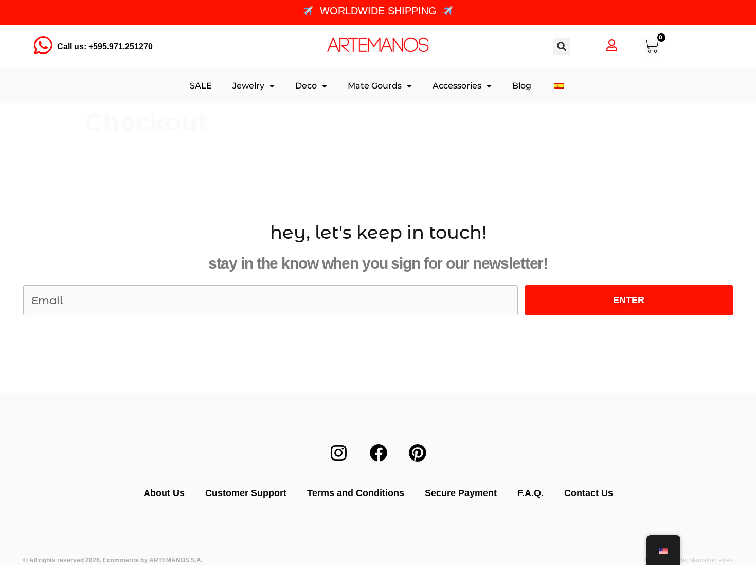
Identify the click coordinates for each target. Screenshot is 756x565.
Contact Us (588, 493)
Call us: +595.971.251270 (105, 46)
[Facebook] (378, 452)
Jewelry (248, 86)
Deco (306, 86)
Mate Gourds (375, 86)
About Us (164, 493)
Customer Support (245, 493)
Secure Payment (461, 493)
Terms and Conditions (355, 493)
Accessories (457, 86)
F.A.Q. (530, 493)
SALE (201, 86)
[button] (561, 46)
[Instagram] (338, 452)
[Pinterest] (418, 452)
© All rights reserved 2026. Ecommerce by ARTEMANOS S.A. (113, 560)
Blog (521, 86)
